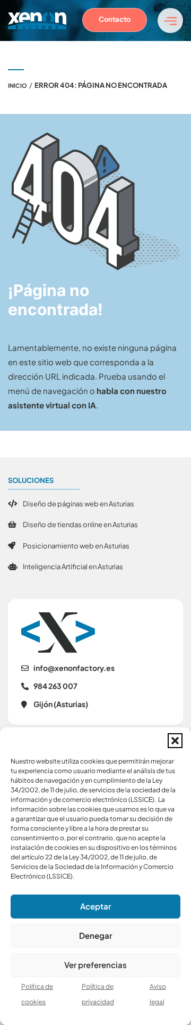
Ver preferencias (95, 965)
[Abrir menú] (170, 20)
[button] (175, 740)
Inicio (17, 85)
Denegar (95, 935)
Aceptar (95, 906)
